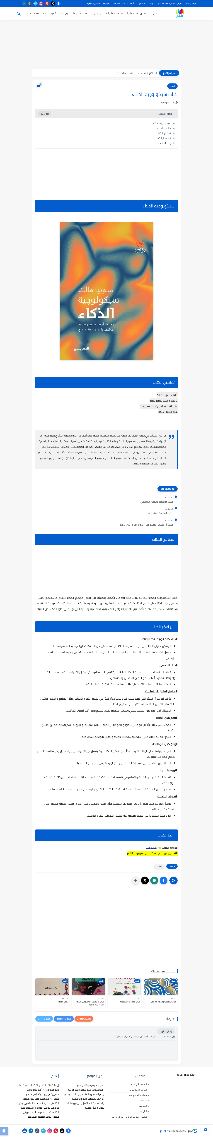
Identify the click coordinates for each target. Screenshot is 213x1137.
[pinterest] (47, 3)
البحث (151, 4)
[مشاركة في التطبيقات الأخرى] (135, 880)
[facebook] (58, 3)
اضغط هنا (151, 847)
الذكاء (172, 86)
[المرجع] (179, 13)
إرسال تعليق (166, 1031)
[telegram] (35, 3)
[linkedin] (24, 3)
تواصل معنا (190, 4)
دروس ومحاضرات (38, 13)
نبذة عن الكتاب (164, 133)
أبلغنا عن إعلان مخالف (124, 4)
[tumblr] (30, 3)
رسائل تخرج (71, 13)
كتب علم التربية (129, 13)
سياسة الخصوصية (138, 1095)
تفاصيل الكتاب (164, 128)
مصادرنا (141, 4)
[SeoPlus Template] (195, 1131)
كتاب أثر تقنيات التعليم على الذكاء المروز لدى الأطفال (145, 525)
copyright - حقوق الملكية (98, 4)
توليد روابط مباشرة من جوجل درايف (129, 1117)
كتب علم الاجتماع (109, 13)
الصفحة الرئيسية (139, 1084)
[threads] (18, 3)
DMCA (143, 1100)
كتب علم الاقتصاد (88, 13)
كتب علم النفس (148, 13)
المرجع (163, 1130)
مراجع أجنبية (56, 13)
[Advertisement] (106, 44)
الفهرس (143, 1106)
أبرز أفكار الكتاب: (163, 138)
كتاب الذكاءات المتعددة (160, 513)
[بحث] (18, 13)
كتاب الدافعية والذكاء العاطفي (156, 502)
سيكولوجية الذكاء (162, 123)
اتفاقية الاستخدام (138, 1090)
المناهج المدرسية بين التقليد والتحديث (136, 73)
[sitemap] (24, 1130)
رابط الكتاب (165, 143)
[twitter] (53, 3)
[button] (163, 880)
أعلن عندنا (142, 1111)
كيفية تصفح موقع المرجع (169, 4)
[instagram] (41, 3)
